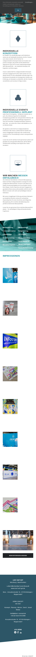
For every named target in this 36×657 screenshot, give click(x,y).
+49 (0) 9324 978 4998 (18, 616)
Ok (18, 10)
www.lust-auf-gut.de (18, 588)
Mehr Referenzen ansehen (18, 555)
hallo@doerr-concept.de (18, 613)
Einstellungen (28, 2)
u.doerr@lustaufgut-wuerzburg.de (18, 586)
